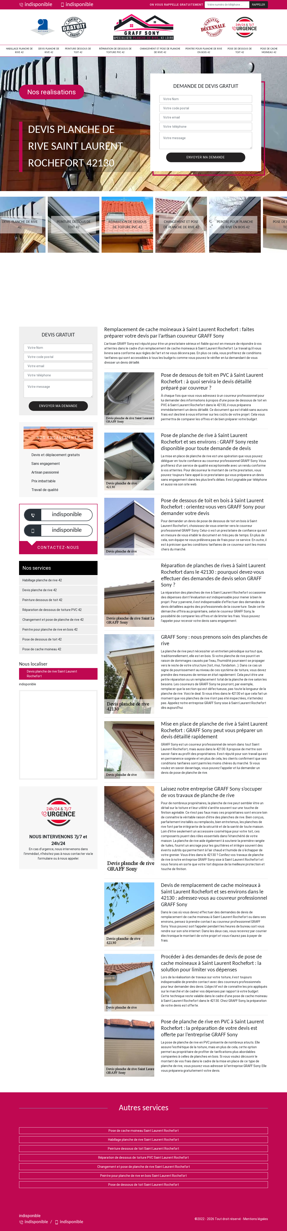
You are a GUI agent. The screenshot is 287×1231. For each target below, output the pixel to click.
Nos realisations (51, 92)
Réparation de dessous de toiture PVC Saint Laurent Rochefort (143, 1157)
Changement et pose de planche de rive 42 (160, 50)
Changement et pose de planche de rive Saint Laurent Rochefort (143, 1166)
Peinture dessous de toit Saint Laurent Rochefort (143, 1148)
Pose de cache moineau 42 (269, 50)
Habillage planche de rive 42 (19, 50)
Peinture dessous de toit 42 (78, 50)
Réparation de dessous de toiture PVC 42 (115, 50)
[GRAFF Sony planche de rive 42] (143, 27)
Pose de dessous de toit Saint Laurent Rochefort (143, 1184)
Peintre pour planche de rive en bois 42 (203, 50)
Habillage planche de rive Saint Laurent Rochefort (143, 1139)
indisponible (38, 4)
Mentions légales (255, 1219)
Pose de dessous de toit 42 (240, 50)
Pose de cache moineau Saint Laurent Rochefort (144, 1130)
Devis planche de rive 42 (48, 50)
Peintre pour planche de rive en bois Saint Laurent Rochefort (143, 1175)
